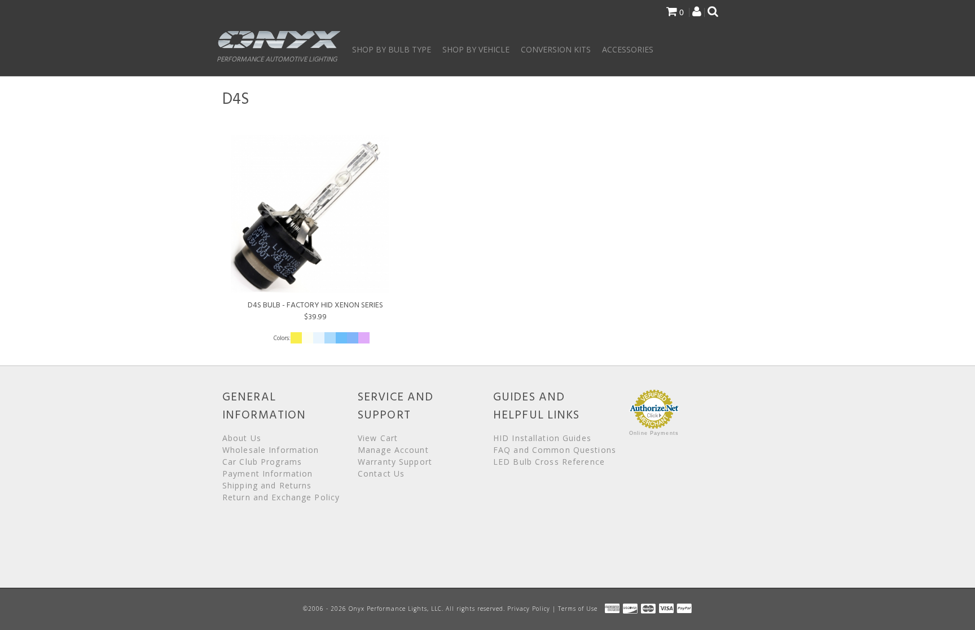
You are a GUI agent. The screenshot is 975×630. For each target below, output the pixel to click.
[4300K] (307, 337)
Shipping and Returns (266, 485)
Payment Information (267, 473)
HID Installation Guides (542, 438)
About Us (241, 438)
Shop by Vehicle (476, 49)
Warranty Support (395, 461)
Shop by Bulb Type (391, 49)
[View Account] (696, 12)
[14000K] (364, 337)
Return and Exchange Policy (281, 497)
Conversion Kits (556, 49)
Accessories (627, 49)
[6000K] (318, 337)
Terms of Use (578, 609)
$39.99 (315, 311)
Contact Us (381, 473)
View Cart (378, 438)
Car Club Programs (262, 461)
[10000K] (341, 337)
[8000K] (330, 337)
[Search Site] (713, 12)
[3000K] (296, 337)
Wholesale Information (270, 449)
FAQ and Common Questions (554, 449)
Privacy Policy (528, 609)
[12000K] (352, 337)
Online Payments (654, 433)
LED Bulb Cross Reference (549, 461)
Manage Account (393, 449)
